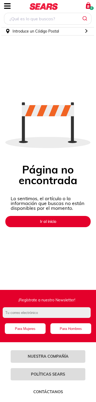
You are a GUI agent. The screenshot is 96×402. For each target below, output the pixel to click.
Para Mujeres (25, 329)
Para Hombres (71, 329)
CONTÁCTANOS (48, 391)
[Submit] (85, 18)
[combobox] (47, 19)
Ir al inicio (48, 221)
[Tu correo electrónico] (48, 315)
